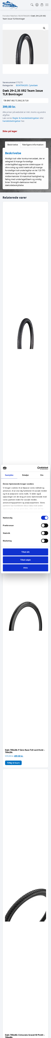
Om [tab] (41, 475)
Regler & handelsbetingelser (26, 118)
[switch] (44, 525)
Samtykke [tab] (9, 475)
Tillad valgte (25, 560)
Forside (6, 15)
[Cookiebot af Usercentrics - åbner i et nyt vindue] (37, 468)
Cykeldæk (33, 85)
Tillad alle (25, 552)
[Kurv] (41, 4)
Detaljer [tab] (25, 475)
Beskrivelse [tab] (12, 144)
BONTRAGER (24, 15)
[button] (44, 28)
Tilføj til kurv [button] (13, 762)
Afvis (25, 568)
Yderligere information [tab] (32, 144)
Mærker (14, 15)
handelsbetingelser (12, 121)
